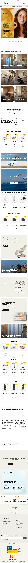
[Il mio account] (23, 3)
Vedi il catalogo (14, 182)
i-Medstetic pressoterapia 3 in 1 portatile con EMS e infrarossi (14, 205)
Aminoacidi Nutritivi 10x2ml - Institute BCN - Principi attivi (14, 226)
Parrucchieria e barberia (21, 81)
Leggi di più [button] (2, 502)
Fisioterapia (21, 98)
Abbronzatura (7, 65)
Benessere (6, 98)
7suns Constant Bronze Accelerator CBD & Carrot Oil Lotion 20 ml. (23, 393)
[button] (26, 3)
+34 (5, 523)
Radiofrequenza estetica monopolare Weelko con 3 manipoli (23, 205)
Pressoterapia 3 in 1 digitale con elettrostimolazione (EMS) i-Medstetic (5, 205)
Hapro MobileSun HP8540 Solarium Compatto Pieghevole (23, 372)
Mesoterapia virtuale (7, 81)
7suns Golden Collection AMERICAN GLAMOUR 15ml (14, 393)
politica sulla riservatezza (6, 539)
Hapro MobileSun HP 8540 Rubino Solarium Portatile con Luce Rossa (14, 372)
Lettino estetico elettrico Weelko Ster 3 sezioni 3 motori (22, 144)
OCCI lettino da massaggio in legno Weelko (14, 144)
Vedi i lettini (5, 245)
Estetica (19, 65)
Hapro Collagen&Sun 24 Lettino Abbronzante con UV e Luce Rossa (5, 372)
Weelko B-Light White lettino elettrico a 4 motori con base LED (5, 144)
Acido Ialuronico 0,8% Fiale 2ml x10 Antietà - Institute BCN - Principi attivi (5, 226)
